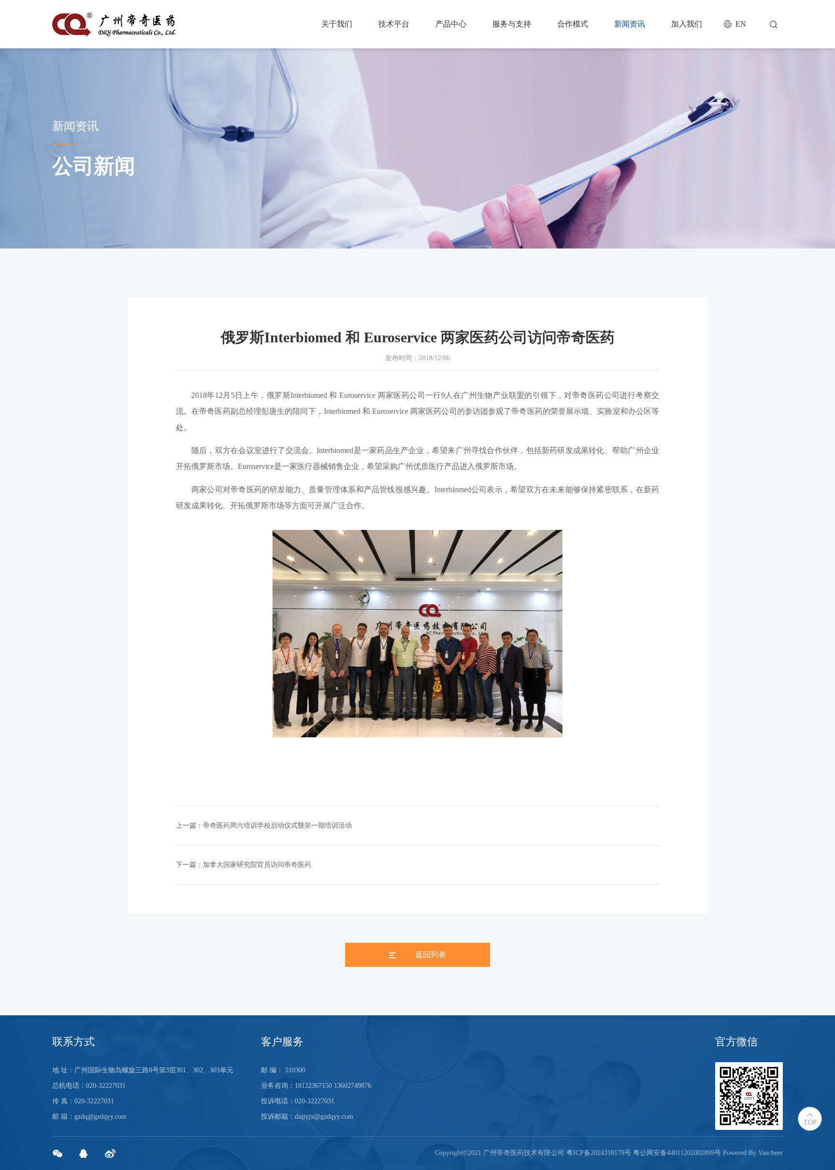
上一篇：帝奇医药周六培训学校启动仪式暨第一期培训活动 (264, 825)
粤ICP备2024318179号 (598, 1152)
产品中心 (450, 24)
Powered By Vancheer (753, 1152)
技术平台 (393, 24)
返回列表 (430, 955)
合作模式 (572, 24)
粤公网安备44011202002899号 (677, 1152)
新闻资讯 (629, 24)
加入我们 (686, 24)
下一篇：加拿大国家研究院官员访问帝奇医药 (243, 864)
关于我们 (336, 24)
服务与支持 (511, 24)
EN (740, 24)
